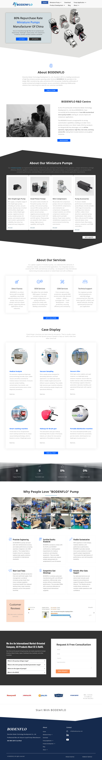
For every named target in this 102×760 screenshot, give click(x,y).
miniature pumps (16, 168)
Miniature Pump (55, 2)
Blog (69, 5)
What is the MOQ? (13, 672)
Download (67, 2)
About (75, 5)
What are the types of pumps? (17, 668)
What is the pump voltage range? (18, 661)
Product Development (56, 5)
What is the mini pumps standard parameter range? (24, 665)
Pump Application (79, 2)
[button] (28, 613)
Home (45, 2)
